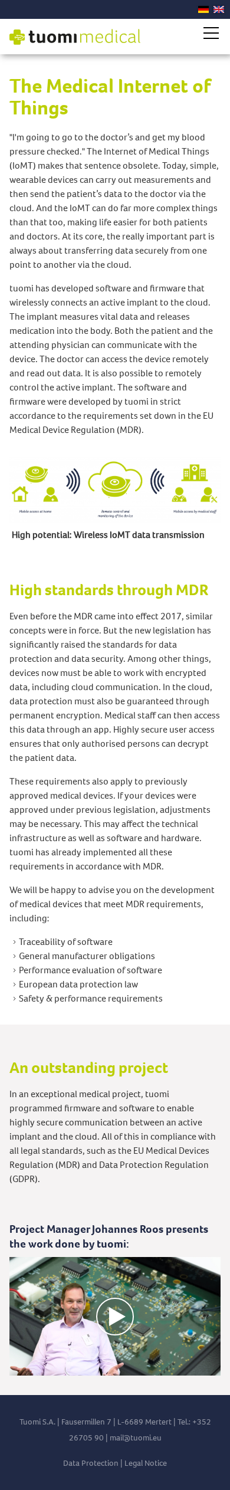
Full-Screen (211, 1366)
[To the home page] (74, 37)
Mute (192, 1366)
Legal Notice (145, 1463)
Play (18, 1366)
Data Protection (91, 1463)
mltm (129, 1437)
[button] (211, 33)
